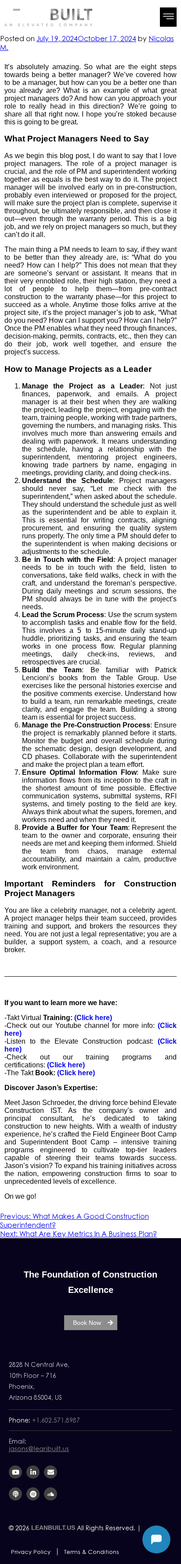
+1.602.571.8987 (56, 1420)
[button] (168, 17)
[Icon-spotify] (33, 1493)
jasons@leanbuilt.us (39, 1448)
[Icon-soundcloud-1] (50, 1493)
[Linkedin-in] (33, 1472)
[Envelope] (50, 1472)
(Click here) (93, 1017)
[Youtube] (15, 1472)
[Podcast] (15, 1493)
